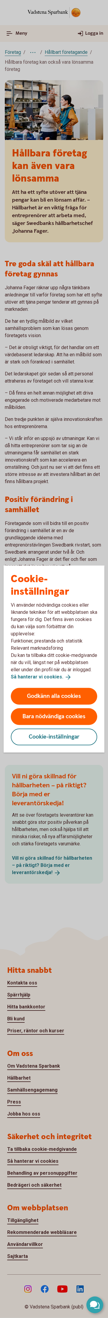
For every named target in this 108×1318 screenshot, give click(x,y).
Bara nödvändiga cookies (54, 716)
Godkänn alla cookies (54, 696)
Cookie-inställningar (54, 736)
